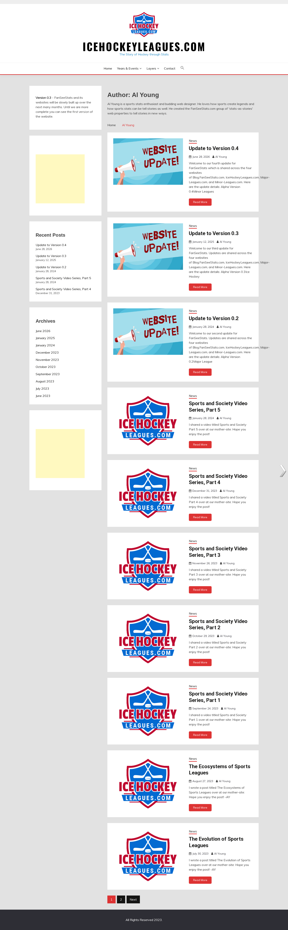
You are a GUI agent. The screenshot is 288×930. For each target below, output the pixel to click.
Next (133, 899)
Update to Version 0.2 (214, 318)
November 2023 (47, 360)
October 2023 (46, 367)
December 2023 (47, 352)
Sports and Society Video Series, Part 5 (63, 278)
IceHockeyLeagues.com (144, 46)
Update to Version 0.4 (214, 148)
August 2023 (45, 381)
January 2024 (45, 345)
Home (108, 68)
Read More (200, 202)
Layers (151, 68)
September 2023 (48, 374)
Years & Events (128, 68)
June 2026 (43, 331)
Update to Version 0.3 (214, 233)
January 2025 (45, 338)
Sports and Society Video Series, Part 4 (63, 289)
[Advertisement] (60, 178)
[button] (182, 68)
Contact (169, 68)
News (193, 141)
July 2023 (42, 388)
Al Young (221, 156)
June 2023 (43, 396)
